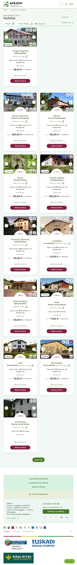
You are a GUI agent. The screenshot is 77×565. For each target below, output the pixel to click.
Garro (20, 177)
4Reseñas (45, 233)
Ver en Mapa (23, 24)
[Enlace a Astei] (20, 349)
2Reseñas (45, 356)
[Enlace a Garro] (20, 163)
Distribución (20, 66)
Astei (20, 363)
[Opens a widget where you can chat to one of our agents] (69, 561)
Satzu (57, 302)
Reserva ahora (20, 81)
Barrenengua (20, 301)
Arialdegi (57, 241)
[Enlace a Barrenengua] (20, 287)
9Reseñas (8, 44)
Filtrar (7, 24)
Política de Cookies (28, 531)
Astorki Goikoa (56, 177)
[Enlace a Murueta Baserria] (20, 225)
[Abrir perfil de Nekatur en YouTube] (62, 517)
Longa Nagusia (20, 50)
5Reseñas (45, 171)
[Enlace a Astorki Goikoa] (56, 163)
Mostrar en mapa (18, 56)
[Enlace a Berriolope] (56, 349)
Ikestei (56, 115)
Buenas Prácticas (38, 487)
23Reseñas (8, 171)
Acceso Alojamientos (40, 494)
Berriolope (56, 363)
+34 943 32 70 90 (51, 504)
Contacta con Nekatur (56, 511)
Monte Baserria (20, 115)
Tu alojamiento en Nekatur (38, 483)
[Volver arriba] (71, 531)
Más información (20, 75)
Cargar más (38, 460)
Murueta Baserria (20, 239)
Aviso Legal (16, 531)
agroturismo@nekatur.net (52, 507)
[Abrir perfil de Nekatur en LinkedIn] (67, 517)
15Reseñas (45, 295)
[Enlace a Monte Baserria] (20, 102)
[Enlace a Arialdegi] (56, 225)
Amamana (20, 421)
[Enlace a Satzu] (56, 287)
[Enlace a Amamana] (20, 408)
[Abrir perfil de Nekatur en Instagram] (45, 517)
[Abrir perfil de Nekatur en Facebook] (50, 517)
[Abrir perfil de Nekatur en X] (56, 517)
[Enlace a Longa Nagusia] (20, 37)
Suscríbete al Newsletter (38, 479)
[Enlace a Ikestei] (56, 102)
